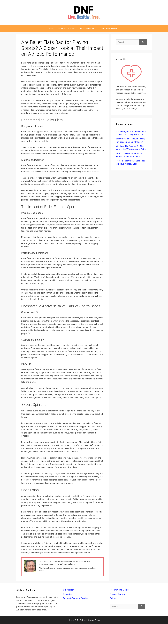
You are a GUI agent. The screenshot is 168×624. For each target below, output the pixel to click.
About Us (67, 594)
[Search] (143, 42)
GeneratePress (94, 620)
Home (51, 28)
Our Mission (68, 590)
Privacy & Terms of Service (75, 598)
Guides (113, 598)
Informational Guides (66, 28)
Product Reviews (87, 28)
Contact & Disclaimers (108, 28)
